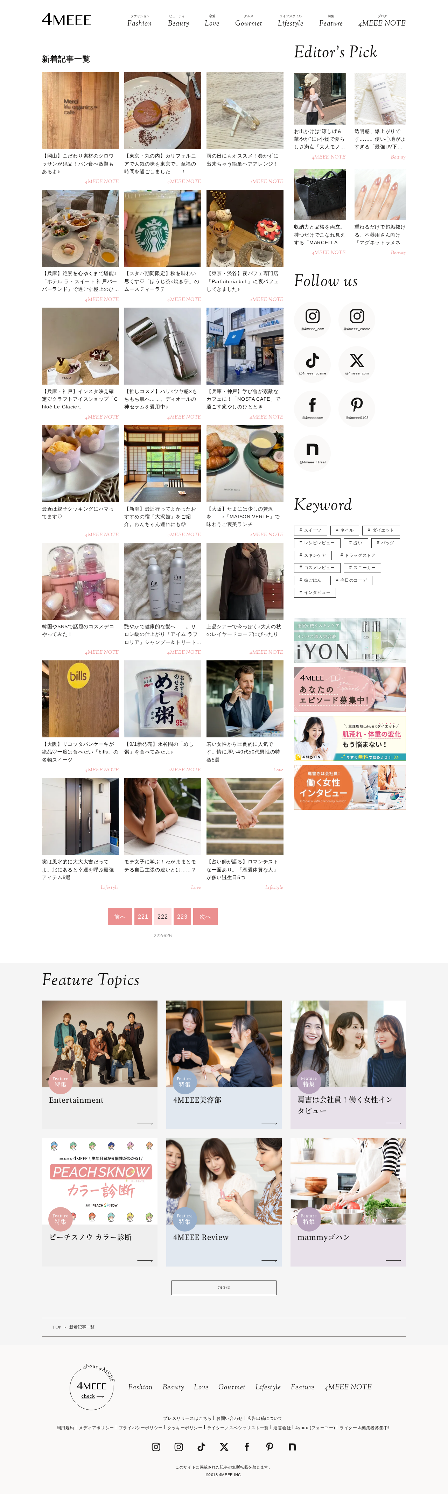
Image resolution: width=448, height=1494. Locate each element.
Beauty (173, 1388)
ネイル (347, 530)
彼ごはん (313, 580)
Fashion (140, 1388)
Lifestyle (268, 1388)
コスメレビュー (319, 567)
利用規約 (65, 1427)
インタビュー (317, 592)
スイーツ (313, 530)
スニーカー (365, 567)
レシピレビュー (319, 542)
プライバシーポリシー (141, 1427)
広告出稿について (265, 1418)
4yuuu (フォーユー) (315, 1427)
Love (201, 1388)
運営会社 (282, 1427)
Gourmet (232, 1388)
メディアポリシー (96, 1427)
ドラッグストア (360, 555)
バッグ (387, 542)
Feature (303, 1388)
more (224, 1288)
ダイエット (383, 530)
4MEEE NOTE (348, 1388)
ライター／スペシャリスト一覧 (238, 1427)
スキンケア (315, 555)
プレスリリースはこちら (187, 1418)
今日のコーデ (354, 580)
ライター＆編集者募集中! (364, 1427)
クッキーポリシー (185, 1427)
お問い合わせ (229, 1418)
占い (358, 542)
